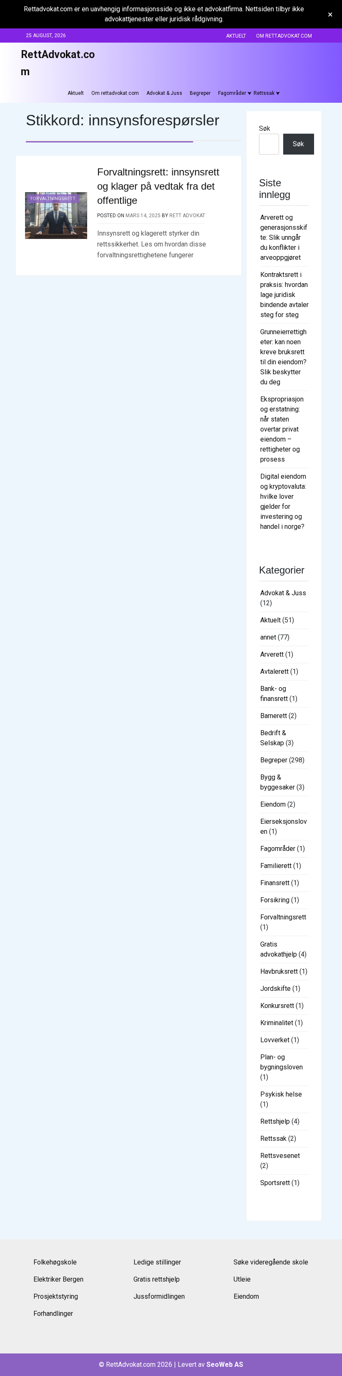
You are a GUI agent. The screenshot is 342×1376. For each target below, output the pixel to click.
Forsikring (274, 900)
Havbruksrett (279, 971)
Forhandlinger (53, 1314)
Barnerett (273, 716)
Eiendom (273, 804)
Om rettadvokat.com (284, 36)
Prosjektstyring (55, 1296)
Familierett (276, 866)
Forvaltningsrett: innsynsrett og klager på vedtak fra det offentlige (158, 186)
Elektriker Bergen (58, 1279)
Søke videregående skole (271, 1262)
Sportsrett (275, 1183)
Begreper (200, 93)
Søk (264, 128)
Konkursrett (277, 1006)
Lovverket (274, 1040)
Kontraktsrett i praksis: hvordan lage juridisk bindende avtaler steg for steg (284, 295)
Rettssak (264, 93)
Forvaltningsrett (52, 198)
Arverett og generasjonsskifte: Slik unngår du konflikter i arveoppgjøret (283, 237)
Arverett (272, 654)
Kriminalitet (276, 1023)
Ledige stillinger (157, 1262)
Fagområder (232, 93)
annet (268, 637)
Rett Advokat (187, 215)
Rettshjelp (275, 1121)
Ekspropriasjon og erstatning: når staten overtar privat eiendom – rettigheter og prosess (282, 429)
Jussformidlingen (159, 1296)
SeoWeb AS (224, 1364)
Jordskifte (275, 989)
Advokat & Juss (164, 93)
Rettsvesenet (280, 1156)
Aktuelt (236, 36)
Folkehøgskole (55, 1262)
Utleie (242, 1279)
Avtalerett (274, 671)
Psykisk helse (281, 1094)
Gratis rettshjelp (156, 1279)
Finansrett (274, 883)
